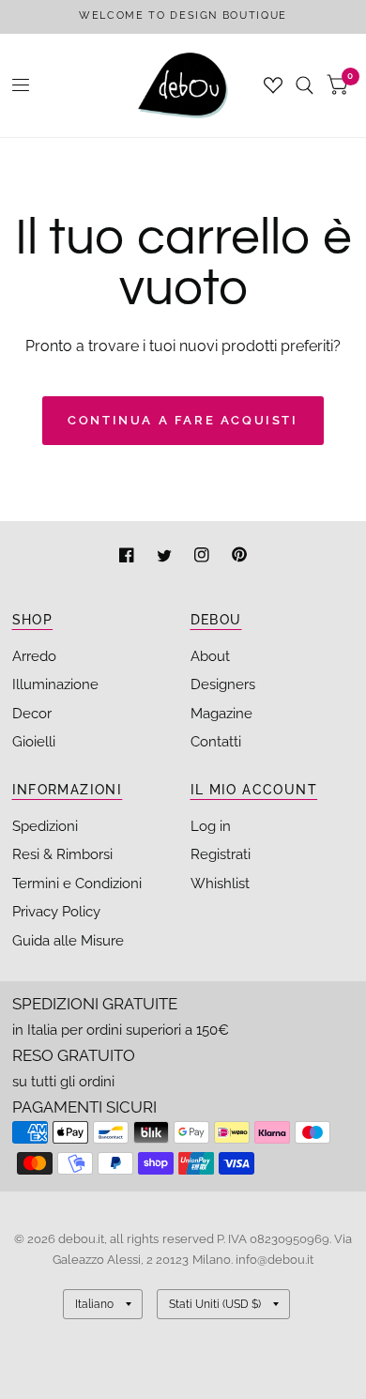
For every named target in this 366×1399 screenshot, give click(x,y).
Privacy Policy (56, 911)
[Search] (304, 85)
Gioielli (33, 741)
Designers (223, 684)
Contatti (216, 741)
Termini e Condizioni (77, 883)
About (210, 656)
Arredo (34, 656)
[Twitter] (166, 557)
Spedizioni (45, 826)
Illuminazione (55, 684)
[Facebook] (128, 557)
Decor (32, 713)
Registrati (221, 854)
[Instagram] (203, 557)
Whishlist (220, 883)
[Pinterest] (239, 557)
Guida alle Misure (68, 940)
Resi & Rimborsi (62, 854)
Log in (211, 826)
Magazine (221, 713)
